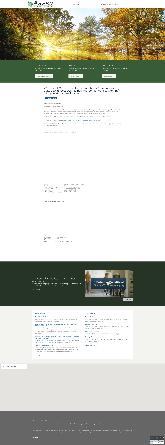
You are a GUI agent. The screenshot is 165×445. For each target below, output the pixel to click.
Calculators (90, 313)
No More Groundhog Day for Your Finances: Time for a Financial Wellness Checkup (57, 337)
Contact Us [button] (108, 76)
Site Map (35, 437)
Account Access (107, 4)
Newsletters (40, 313)
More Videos (36, 289)
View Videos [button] (75, 76)
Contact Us (119, 4)
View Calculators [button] (43, 76)
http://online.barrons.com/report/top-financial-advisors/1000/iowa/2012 (77, 121)
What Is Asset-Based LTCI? (44, 345)
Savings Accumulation (93, 331)
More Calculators (91, 345)
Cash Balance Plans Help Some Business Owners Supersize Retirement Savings (55, 324)
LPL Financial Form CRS (39, 421)
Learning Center (90, 4)
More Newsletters (41, 356)
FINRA (85, 427)
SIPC (88, 427)
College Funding (91, 324)
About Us (76, 4)
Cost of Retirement (92, 317)
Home (68, 4)
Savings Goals (90, 337)
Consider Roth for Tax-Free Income (47, 317)
